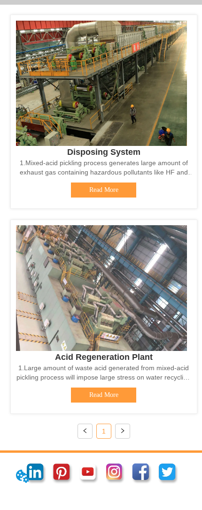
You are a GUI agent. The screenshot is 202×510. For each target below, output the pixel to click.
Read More (103, 189)
